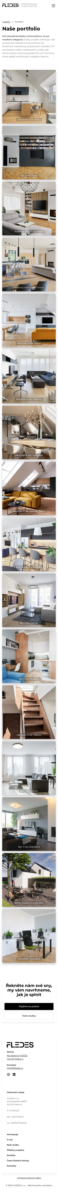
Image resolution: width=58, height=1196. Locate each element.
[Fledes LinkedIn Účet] (14, 1074)
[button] (53, 5)
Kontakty (11, 1166)
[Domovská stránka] (20, 1046)
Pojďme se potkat (29, 1006)
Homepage (12, 1134)
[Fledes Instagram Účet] (8, 1074)
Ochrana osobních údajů (29, 1178)
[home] (19, 4)
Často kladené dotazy (18, 1160)
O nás (10, 1139)
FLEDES (6, 22)
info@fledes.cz (15, 1068)
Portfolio (11, 1155)
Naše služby (29, 1015)
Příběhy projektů (15, 1150)
